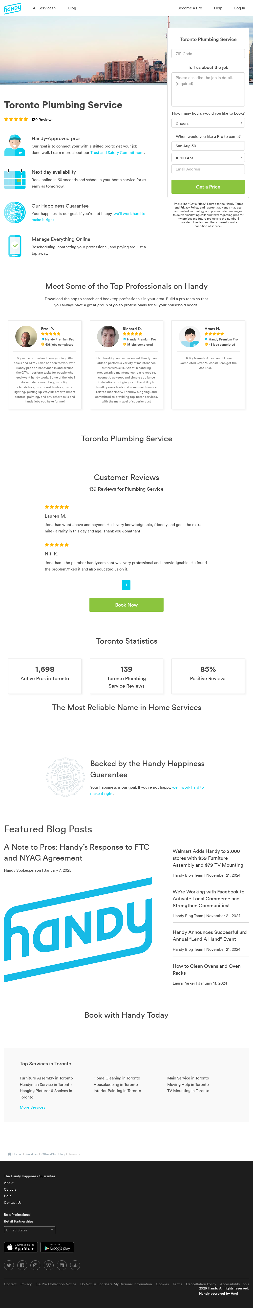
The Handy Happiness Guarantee (29, 1176)
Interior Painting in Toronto (117, 1090)
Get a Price (208, 187)
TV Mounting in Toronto (188, 1090)
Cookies (162, 1284)
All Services (43, 7)
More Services (32, 1107)
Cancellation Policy (201, 1284)
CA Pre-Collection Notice (56, 1284)
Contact (10, 1284)
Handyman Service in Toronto (46, 1084)
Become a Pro (189, 7)
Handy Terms (234, 204)
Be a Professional (17, 1214)
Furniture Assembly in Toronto (46, 1078)
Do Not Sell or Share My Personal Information (116, 1284)
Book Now (126, 605)
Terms (177, 1284)
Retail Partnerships (18, 1221)
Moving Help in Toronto (188, 1084)
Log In (239, 7)
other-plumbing (53, 1154)
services (31, 1154)
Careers (10, 1189)
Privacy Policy (189, 207)
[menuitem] (44, 8)
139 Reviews (42, 119)
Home (16, 1154)
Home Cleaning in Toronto (117, 1078)
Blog (72, 7)
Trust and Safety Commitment (117, 152)
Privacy (26, 1284)
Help (218, 7)
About (9, 1183)
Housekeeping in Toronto (116, 1084)
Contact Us (12, 1202)
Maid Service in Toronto (188, 1078)
